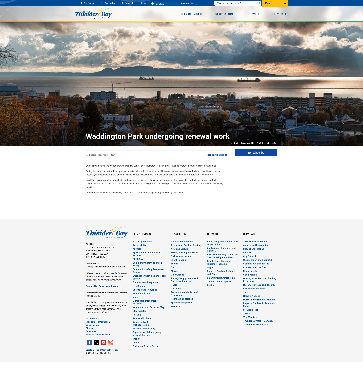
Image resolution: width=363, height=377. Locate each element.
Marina (174, 271)
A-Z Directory (89, 3)
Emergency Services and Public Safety (149, 277)
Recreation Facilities (182, 298)
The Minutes (250, 317)
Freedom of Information (98, 322)
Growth (212, 234)
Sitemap (90, 328)
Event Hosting (178, 260)
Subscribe (245, 143)
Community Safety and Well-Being (148, 264)
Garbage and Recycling (145, 289)
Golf (173, 267)
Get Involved (250, 274)
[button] (275, 3)
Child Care (138, 259)
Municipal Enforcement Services (145, 302)
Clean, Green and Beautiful (257, 260)
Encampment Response (145, 282)
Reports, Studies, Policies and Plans (221, 273)
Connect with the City (254, 267)
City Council (249, 256)
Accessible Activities (182, 241)
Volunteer (176, 306)
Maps (143, 3)
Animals (137, 249)
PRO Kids (176, 288)
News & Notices (251, 296)
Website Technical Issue (98, 334)
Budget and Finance (253, 249)
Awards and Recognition (256, 245)
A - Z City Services (143, 241)
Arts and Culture (179, 249)
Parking (137, 314)
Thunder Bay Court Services (258, 321)
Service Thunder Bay (144, 328)
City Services (142, 234)
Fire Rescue (139, 286)
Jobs (245, 292)
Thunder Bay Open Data (255, 324)
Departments (92, 325)
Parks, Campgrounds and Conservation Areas (184, 280)
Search (258, 3)
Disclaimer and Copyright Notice (102, 350)
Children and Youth (181, 256)
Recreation (178, 234)
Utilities (137, 342)
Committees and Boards (256, 263)
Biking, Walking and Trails (184, 252)
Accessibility (110, 3)
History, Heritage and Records (259, 285)
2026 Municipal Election (255, 241)
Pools (174, 285)
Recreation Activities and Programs (184, 293)
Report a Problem (142, 318)
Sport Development (181, 302)
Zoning (211, 285)
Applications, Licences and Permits (147, 254)
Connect (128, 3)
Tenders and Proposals (219, 281)
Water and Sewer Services (147, 346)
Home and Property (143, 293)
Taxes (246, 313)
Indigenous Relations (254, 288)
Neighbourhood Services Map (148, 307)
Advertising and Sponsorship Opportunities (222, 243)
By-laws (247, 252)
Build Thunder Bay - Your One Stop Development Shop (222, 256)
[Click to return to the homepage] (93, 13)
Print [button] (259, 143)
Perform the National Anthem (259, 299)
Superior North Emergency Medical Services (147, 333)
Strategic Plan (250, 310)
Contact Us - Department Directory (103, 286)
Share (270, 143)
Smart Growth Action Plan (221, 278)
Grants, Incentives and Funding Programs (219, 262)
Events (174, 263)
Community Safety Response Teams (148, 271)
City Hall (249, 234)
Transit (136, 338)
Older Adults (139, 311)
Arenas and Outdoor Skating (186, 245)
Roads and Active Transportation (142, 323)
